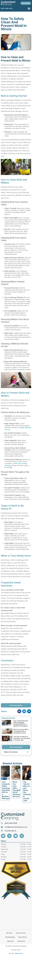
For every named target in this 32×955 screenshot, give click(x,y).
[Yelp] (9, 836)
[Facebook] (3, 836)
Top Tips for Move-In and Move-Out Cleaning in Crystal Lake (21, 738)
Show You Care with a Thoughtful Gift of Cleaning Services (21, 731)
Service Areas (21, 933)
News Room (22, 937)
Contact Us (21, 941)
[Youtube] (15, 836)
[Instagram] (22, 836)
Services (9, 933)
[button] (29, 8)
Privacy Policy (16, 950)
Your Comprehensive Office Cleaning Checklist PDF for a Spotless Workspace (20, 723)
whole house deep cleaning (15, 464)
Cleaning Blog (10, 937)
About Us (10, 941)
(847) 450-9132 (6, 8)
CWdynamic (19, 953)
